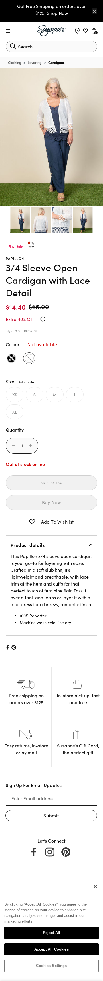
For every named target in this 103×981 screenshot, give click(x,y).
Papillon (15, 258)
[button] (32, 522)
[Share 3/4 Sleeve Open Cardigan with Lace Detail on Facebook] (7, 647)
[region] (51, 928)
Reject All (51, 933)
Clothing (14, 62)
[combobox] (51, 46)
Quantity (15, 429)
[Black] (11, 358)
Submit (51, 815)
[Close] (94, 11)
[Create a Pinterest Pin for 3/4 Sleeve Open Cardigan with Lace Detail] (13, 647)
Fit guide (26, 381)
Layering (34, 62)
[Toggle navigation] (8, 31)
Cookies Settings (51, 966)
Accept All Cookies (51, 949)
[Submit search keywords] (13, 46)
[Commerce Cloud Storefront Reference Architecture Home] (51, 30)
